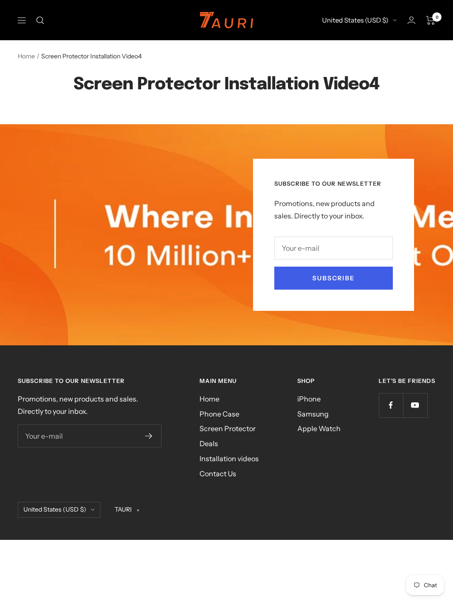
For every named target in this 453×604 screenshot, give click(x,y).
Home (26, 56)
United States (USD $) (355, 20)
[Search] (40, 20)
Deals (209, 443)
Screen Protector (228, 428)
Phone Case (219, 413)
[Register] (149, 436)
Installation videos (229, 458)
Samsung (313, 413)
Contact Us (218, 473)
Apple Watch (319, 428)
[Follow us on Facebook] (391, 405)
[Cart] (430, 20)
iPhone (309, 398)
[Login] (411, 20)
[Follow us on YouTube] (415, 405)
